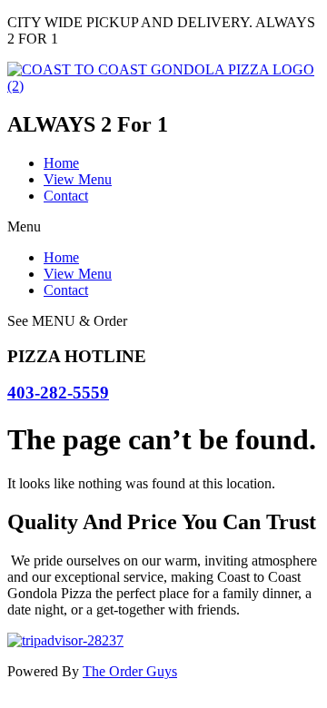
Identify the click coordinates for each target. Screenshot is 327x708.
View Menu (78, 179)
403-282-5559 (58, 392)
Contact (66, 195)
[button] (163, 227)
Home (61, 163)
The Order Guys (130, 671)
